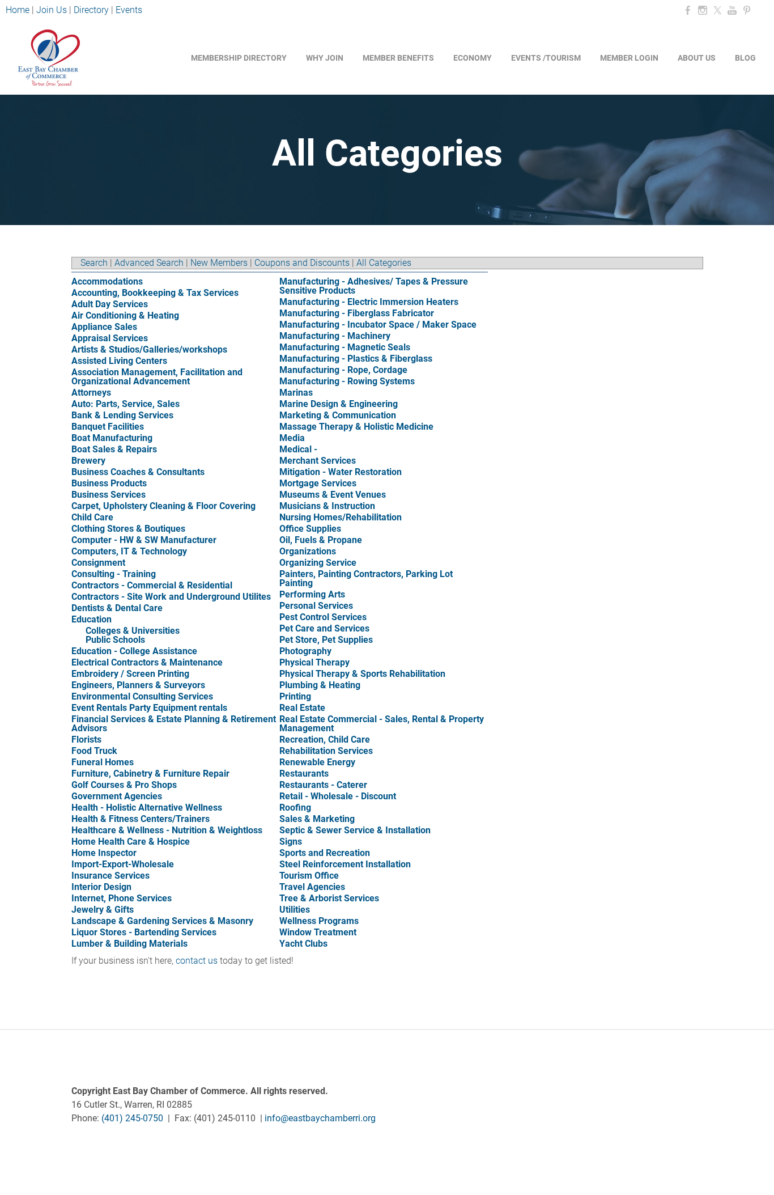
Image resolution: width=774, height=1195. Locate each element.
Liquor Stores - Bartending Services (143, 932)
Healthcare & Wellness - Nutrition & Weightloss (166, 830)
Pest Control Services (323, 617)
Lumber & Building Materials (129, 943)
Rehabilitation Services (326, 750)
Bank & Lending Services (122, 415)
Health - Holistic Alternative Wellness (146, 807)
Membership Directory (239, 57)
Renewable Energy (317, 762)
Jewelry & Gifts (102, 909)
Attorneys (91, 392)
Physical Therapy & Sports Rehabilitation (362, 673)
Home (19, 10)
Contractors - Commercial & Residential (151, 585)
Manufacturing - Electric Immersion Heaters (368, 301)
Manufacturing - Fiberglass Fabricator (356, 313)
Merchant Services (317, 460)
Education (91, 619)
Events (129, 10)
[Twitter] (717, 10)
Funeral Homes (102, 762)
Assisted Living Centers (119, 360)
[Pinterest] (746, 10)
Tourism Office (309, 875)
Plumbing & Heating (319, 685)
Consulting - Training (113, 574)
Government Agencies (116, 796)
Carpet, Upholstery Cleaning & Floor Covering (163, 506)
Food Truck (94, 750)
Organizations (307, 551)
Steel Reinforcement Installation (345, 864)
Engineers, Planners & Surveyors (138, 685)
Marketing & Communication (337, 415)
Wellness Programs (319, 921)
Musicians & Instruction (327, 506)
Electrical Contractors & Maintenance (147, 662)
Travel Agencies (312, 887)
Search (94, 262)
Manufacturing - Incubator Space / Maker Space (378, 324)
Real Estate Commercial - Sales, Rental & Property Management (381, 724)
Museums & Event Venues (332, 494)
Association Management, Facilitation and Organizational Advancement (157, 377)
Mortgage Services (317, 483)
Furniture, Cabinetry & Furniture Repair (150, 773)
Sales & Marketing (317, 818)
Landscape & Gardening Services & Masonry (162, 921)
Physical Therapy (314, 662)
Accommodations (107, 281)
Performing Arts (312, 594)
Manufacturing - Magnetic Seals (344, 347)
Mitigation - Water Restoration (340, 472)
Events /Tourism (546, 57)
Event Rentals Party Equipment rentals (149, 707)
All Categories (383, 262)
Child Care (92, 517)
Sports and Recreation (324, 852)
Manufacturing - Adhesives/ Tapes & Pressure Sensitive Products (373, 286)
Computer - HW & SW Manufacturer (143, 540)
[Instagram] (702, 10)
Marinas (296, 392)
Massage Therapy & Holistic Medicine (356, 426)
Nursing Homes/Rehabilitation (340, 517)
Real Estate (302, 707)
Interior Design (101, 887)
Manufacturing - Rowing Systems (347, 381)
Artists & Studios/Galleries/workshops (149, 349)
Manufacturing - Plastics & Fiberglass (355, 358)
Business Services (108, 494)
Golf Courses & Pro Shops (124, 784)
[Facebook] (687, 10)
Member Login (629, 57)
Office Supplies (310, 528)
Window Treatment (317, 932)
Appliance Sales (104, 326)
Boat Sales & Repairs (114, 449)
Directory (91, 10)
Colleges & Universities (133, 630)
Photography (305, 651)
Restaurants (304, 773)
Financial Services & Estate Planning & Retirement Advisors (173, 724)
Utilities (294, 909)
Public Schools (115, 639)
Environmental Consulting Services (142, 696)
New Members (219, 262)
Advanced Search (149, 262)
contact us (197, 960)
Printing (295, 696)
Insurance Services (110, 875)
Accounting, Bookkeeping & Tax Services (155, 292)
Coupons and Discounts (302, 262)
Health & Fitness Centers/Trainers (140, 818)
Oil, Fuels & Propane (320, 540)
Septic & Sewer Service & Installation (355, 830)
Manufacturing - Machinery (334, 335)
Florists (86, 739)
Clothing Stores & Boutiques (128, 528)
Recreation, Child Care (324, 739)
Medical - (298, 449)
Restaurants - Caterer (323, 784)
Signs (290, 841)
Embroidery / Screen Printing (130, 673)
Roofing (295, 807)
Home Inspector (104, 852)
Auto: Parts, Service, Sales (125, 404)
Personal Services (316, 605)
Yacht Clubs (303, 943)
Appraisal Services (109, 338)
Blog (745, 57)
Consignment (98, 562)
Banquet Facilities (107, 426)
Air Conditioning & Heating (125, 315)
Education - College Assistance (134, 651)
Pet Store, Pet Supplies (326, 639)
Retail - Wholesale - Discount (337, 796)
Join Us (51, 10)
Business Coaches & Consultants (138, 472)
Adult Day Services (109, 304)
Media (292, 438)
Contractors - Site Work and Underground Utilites (171, 596)
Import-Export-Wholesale (122, 864)
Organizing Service (317, 562)
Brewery (88, 460)
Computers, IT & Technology (129, 551)
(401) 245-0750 (132, 1118)
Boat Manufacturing (111, 438)
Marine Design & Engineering (338, 404)
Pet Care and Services (324, 628)
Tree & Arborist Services (329, 898)
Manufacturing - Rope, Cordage (343, 370)
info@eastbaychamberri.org (320, 1118)
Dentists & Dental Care (117, 608)
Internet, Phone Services (121, 898)
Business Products (109, 483)
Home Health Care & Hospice (130, 841)
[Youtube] (732, 10)
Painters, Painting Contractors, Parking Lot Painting (366, 578)
